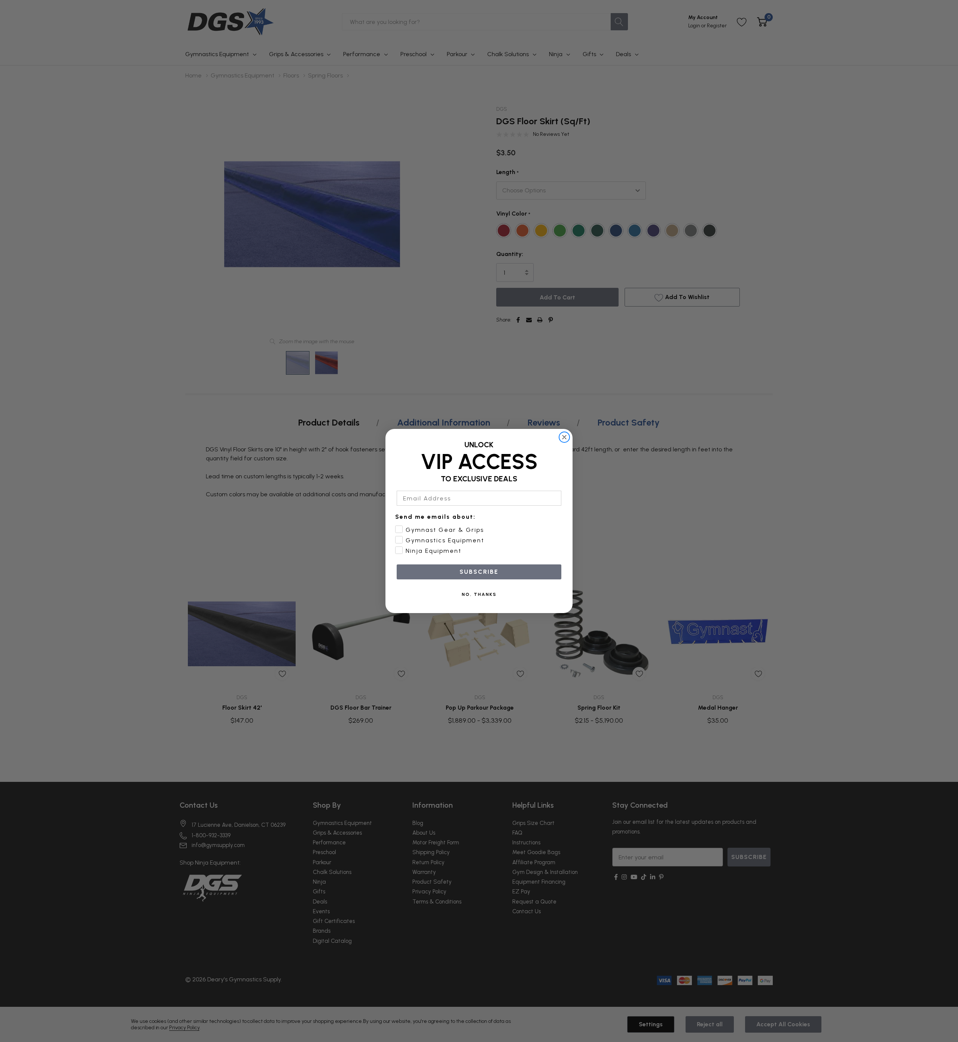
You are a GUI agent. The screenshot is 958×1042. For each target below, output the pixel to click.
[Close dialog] (564, 437)
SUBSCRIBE (479, 571)
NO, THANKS (479, 594)
